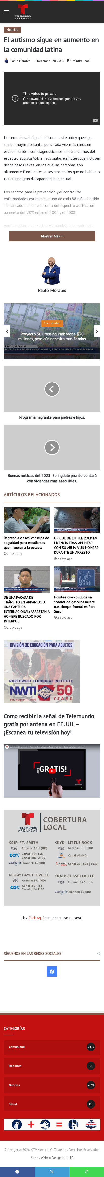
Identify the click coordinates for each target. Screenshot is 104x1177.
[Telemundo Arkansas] (23, 11)
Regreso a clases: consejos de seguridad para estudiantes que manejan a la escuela (26, 543)
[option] (52, 331)
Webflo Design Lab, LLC (57, 1158)
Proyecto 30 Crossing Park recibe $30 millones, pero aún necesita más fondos (52, 336)
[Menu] (6, 13)
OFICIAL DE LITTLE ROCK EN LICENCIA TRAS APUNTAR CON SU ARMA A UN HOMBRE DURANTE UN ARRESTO (76, 545)
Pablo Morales (20, 61)
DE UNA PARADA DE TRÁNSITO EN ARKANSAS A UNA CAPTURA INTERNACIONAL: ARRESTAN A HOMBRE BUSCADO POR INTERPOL (27, 609)
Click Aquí (36, 917)
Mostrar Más (51, 236)
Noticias (12, 30)
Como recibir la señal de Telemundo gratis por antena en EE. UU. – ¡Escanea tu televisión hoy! (49, 724)
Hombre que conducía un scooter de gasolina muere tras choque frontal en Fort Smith (74, 604)
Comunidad (52, 323)
